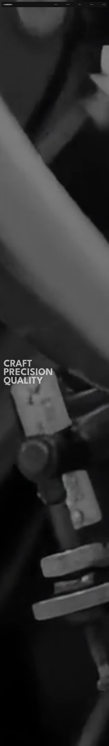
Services (91, 4)
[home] (29, 4)
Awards (55, 4)
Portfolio (68, 4)
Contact (103, 4)
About (80, 4)
